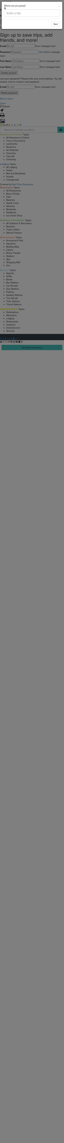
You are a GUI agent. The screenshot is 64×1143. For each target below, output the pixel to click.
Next (55, 24)
